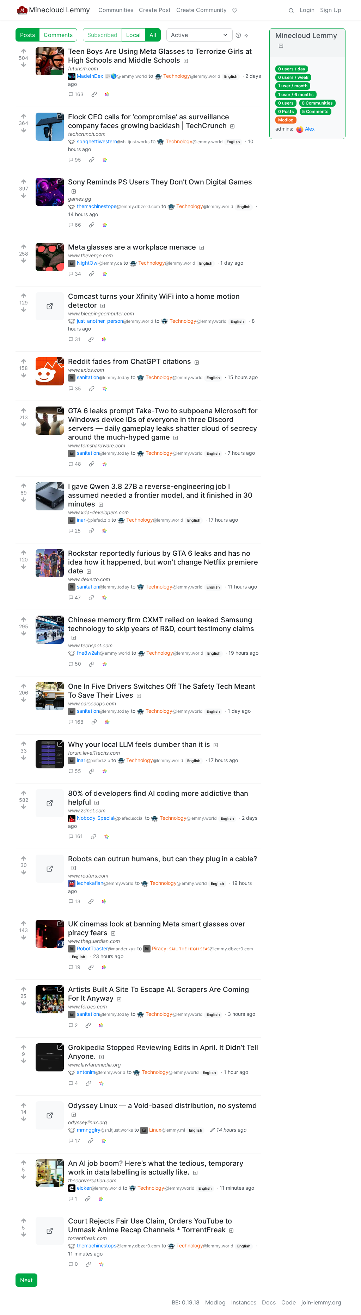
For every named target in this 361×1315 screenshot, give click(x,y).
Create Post (155, 9)
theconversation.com (92, 1180)
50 (78, 664)
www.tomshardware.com (96, 445)
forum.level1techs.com (94, 753)
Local (133, 34)
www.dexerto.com (89, 579)
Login (307, 9)
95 (78, 160)
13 (77, 901)
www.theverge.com (90, 255)
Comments (58, 34)
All (152, 34)
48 (78, 464)
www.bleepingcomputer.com (101, 313)
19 (77, 967)
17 (77, 1141)
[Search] (291, 10)
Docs (269, 1302)
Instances (243, 1302)
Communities (115, 9)
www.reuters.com (88, 876)
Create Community (201, 9)
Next (26, 1280)
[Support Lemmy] (235, 10)
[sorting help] (238, 34)
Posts (27, 34)
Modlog (286, 119)
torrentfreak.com (87, 1238)
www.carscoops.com (92, 703)
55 (78, 771)
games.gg (79, 199)
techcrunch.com (86, 134)
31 (77, 339)
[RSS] (246, 34)
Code (288, 1302)
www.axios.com (86, 370)
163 (79, 94)
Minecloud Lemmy (59, 10)
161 (79, 836)
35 (78, 388)
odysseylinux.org (87, 1122)
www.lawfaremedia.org (94, 1065)
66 (78, 225)
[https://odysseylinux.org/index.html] (50, 1115)
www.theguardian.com (94, 941)
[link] (94, 94)
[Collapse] (281, 45)
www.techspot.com (90, 645)
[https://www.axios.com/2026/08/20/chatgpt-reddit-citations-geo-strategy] (50, 371)
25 (78, 531)
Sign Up (330, 9)
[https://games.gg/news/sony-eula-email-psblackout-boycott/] (50, 192)
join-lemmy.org (321, 1302)
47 (78, 597)
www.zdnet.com (86, 810)
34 (78, 274)
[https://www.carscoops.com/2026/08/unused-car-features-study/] (50, 696)
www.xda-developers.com (98, 512)
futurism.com (83, 68)
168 (79, 722)
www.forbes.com (87, 1006)
